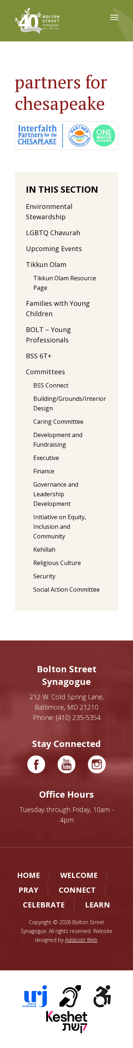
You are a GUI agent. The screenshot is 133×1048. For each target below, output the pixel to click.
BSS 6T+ (38, 355)
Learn (97, 905)
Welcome (79, 875)
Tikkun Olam (46, 264)
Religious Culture (57, 563)
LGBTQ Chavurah (53, 232)
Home (28, 875)
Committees (45, 371)
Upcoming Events (54, 248)
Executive (46, 458)
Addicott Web (81, 939)
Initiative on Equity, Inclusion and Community (59, 526)
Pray (28, 890)
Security (44, 576)
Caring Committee (58, 421)
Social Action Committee (66, 589)
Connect (77, 890)
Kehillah (44, 549)
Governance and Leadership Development (55, 494)
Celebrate (44, 905)
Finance (43, 471)
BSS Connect (50, 385)
